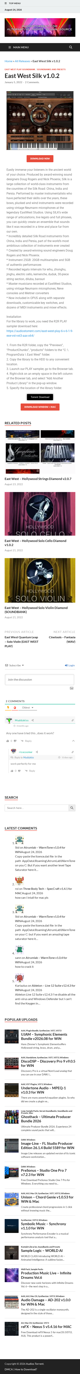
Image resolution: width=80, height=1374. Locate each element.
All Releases (22, 61)
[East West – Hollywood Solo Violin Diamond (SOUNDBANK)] (40, 581)
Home (8, 61)
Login (71, 665)
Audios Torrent (35, 1363)
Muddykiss (28, 757)
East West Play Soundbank (20, 69)
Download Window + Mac (40, 407)
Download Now (40, 158)
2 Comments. (32, 82)
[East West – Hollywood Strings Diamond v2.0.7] (40, 453)
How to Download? (26, 1369)
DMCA (9, 1369)
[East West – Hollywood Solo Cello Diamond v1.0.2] (40, 515)
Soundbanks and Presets (51, 69)
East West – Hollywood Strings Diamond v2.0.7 (38, 479)
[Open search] (70, 47)
